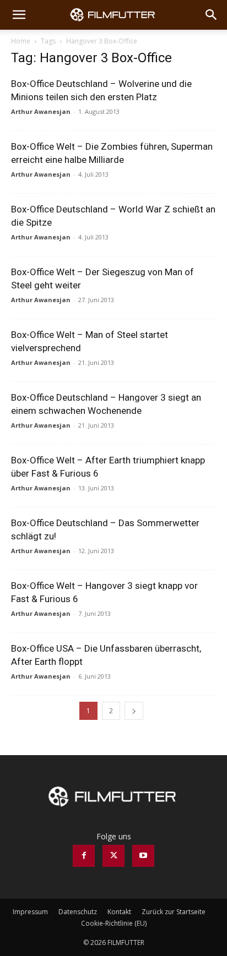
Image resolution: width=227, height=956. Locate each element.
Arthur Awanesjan (41, 111)
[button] (18, 15)
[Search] (211, 15)
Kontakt (119, 911)
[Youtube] (143, 856)
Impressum (30, 911)
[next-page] (134, 711)
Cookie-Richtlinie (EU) (114, 923)
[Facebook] (84, 856)
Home (20, 41)
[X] (113, 856)
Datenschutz (77, 911)
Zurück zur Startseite (174, 911)
